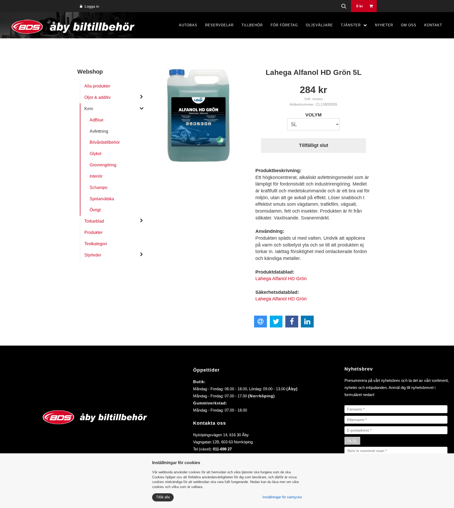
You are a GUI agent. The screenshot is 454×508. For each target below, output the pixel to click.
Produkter (93, 232)
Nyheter (384, 25)
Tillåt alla (163, 497)
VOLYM (313, 114)
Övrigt (95, 210)
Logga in (91, 6)
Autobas (188, 25)
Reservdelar (219, 25)
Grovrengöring (103, 165)
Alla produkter (97, 86)
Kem (88, 108)
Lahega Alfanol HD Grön (281, 278)
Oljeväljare (319, 25)
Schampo (98, 187)
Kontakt (433, 25)
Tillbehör (252, 25)
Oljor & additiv (97, 97)
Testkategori (95, 244)
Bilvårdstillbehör (105, 142)
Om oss (408, 25)
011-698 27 (222, 449)
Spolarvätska (102, 199)
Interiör (96, 176)
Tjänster (351, 25)
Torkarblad (94, 221)
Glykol (95, 153)
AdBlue (97, 120)
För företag (284, 25)
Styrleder (92, 255)
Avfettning (99, 131)
